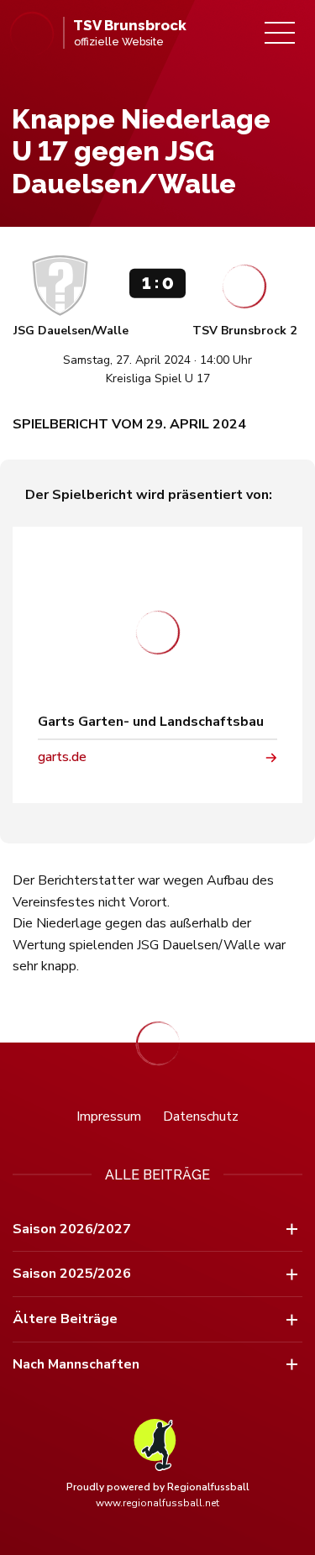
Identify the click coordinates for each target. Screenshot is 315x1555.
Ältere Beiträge (65, 1319)
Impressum (108, 1116)
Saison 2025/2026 (72, 1273)
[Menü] (280, 33)
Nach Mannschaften (76, 1364)
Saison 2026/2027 (72, 1229)
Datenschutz (201, 1116)
